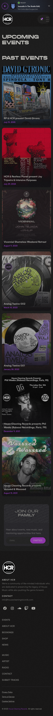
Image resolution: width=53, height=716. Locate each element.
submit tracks (10, 679)
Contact (7, 673)
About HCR (8, 626)
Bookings (7, 632)
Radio (5, 667)
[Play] (5, 6)
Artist (5, 661)
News (5, 644)
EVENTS (6, 619)
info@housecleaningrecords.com (17, 599)
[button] (41, 19)
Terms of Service (8, 697)
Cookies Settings (8, 701)
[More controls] (49, 6)
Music (5, 655)
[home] (7, 19)
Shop (5, 638)
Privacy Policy (7, 692)
